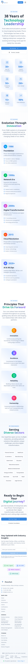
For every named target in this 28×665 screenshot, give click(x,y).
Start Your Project (13, 519)
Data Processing (17, 656)
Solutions (3, 600)
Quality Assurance (19, 628)
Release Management (6, 628)
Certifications (4, 607)
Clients (3, 604)
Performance (4, 602)
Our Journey (13, 48)
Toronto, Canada (15, 52)
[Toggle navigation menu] (25, 2)
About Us (3, 635)
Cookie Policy (12, 656)
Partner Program (5, 647)
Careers (3, 644)
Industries (3, 642)
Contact (20, 2)
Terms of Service (7, 657)
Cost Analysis (4, 629)
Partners (3, 609)
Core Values (4, 640)
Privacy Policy (2, 656)
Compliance (24, 656)
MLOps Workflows (5, 624)
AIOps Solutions (19, 617)
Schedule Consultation (14, 523)
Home (2, 598)
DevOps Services (5, 617)
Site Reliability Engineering (18, 625)
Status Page (20, 661)
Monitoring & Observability (18, 621)
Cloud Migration (19, 619)
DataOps (3, 619)
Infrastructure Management (4, 621)
